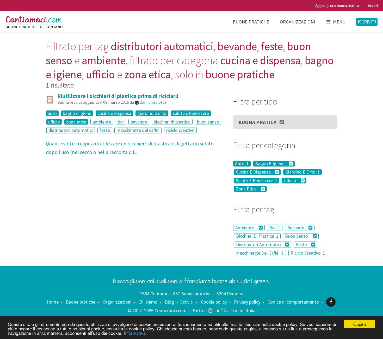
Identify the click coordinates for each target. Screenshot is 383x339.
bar (121, 122)
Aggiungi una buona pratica (337, 5)
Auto (242, 164)
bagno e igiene (77, 113)
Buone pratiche (251, 22)
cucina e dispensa (114, 113)
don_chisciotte (153, 102)
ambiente (101, 122)
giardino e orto (151, 113)
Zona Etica (247, 189)
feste (105, 130)
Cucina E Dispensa (254, 172)
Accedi (373, 5)
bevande (139, 122)
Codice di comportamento (293, 302)
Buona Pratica (257, 122)
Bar (274, 228)
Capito (359, 324)
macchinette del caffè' (137, 130)
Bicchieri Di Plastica (257, 236)
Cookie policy (214, 302)
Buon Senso (297, 236)
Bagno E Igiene (270, 164)
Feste (302, 245)
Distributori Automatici (259, 245)
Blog (169, 302)
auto (52, 113)
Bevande (296, 228)
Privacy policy (247, 302)
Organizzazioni (297, 22)
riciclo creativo (180, 130)
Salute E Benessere (256, 180)
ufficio (54, 122)
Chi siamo (148, 302)
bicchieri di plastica (172, 122)
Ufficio (290, 180)
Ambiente (245, 228)
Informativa (135, 333)
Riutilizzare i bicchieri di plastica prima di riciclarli (117, 96)
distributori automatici (70, 130)
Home (53, 302)
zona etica (76, 122)
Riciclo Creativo (308, 253)
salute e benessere (191, 113)
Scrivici (187, 302)
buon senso (208, 122)
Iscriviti (367, 22)
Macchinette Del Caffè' (260, 253)
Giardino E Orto (302, 172)
